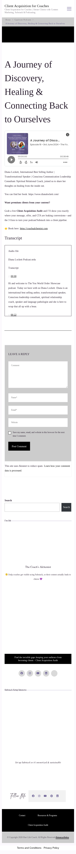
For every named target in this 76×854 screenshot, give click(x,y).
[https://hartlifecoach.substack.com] (62, 796)
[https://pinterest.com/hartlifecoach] (51, 796)
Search (8, 500)
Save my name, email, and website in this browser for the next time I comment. (39, 434)
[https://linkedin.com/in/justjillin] (57, 796)
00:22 (13, 315)
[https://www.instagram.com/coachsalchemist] (39, 796)
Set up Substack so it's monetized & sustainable (38, 762)
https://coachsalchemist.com (34, 228)
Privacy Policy (62, 837)
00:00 (13, 276)
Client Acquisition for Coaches (27, 6)
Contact (22, 815)
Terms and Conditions (29, 847)
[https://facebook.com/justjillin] (33, 796)
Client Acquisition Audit (38, 825)
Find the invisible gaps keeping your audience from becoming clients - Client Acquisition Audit (38, 658)
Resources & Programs (47, 815)
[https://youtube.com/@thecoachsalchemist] (45, 796)
